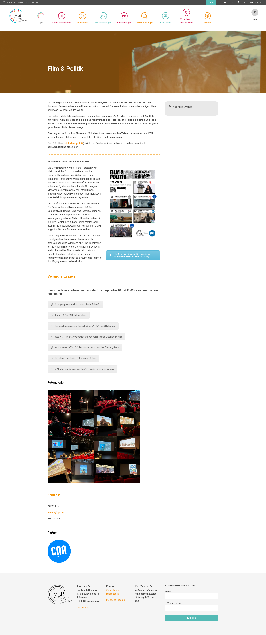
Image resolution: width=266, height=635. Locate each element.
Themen (207, 22)
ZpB (41, 22)
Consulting (165, 22)
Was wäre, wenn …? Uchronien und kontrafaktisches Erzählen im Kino (88, 337)
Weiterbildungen (103, 22)
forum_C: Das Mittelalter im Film (70, 315)
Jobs (210, 2)
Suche (255, 19)
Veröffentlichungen (62, 22)
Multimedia (82, 22)
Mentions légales (115, 599)
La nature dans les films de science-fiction (75, 358)
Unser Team (112, 590)
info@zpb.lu (112, 593)
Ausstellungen (124, 22)
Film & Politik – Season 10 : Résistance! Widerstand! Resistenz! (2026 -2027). (132, 255)
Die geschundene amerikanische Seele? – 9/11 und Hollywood (85, 326)
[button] (255, 2)
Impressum (83, 607)
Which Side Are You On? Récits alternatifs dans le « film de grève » (87, 347)
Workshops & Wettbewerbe (186, 21)
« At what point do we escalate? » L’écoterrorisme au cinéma (84, 369)
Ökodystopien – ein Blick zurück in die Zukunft (77, 304)
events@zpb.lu (56, 512)
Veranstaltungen (145, 22)
